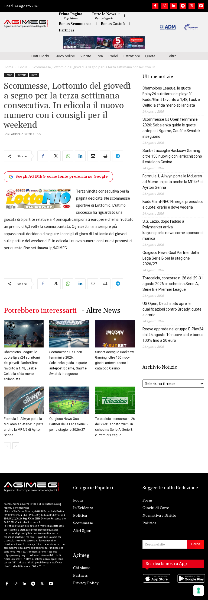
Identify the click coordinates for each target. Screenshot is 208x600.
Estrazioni (131, 55)
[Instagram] (164, 6)
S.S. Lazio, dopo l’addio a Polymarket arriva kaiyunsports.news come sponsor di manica (172, 230)
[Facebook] (155, 6)
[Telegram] (183, 6)
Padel (113, 55)
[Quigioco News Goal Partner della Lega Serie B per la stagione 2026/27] (69, 400)
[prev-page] (7, 445)
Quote (150, 55)
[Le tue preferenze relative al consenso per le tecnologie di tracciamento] (198, 590)
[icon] (156, 584)
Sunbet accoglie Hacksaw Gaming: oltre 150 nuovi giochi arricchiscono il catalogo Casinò (172, 156)
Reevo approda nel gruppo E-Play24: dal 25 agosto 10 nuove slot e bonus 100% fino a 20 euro (173, 335)
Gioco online (64, 55)
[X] (191, 6)
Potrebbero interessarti (40, 311)
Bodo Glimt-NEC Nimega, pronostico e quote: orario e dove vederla (172, 204)
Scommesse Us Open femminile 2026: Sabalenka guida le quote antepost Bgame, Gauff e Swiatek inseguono (68, 363)
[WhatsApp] (67, 156)
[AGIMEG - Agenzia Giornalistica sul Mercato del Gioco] (26, 23)
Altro (173, 55)
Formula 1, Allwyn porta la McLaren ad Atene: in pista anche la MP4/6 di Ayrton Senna (172, 182)
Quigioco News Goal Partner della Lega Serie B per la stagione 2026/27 (68, 424)
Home (8, 67)
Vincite (85, 55)
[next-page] (15, 445)
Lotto (34, 75)
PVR (100, 55)
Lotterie (21, 75)
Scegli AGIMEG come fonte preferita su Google (61, 176)
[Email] (92, 156)
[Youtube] (201, 6)
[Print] (105, 156)
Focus (22, 67)
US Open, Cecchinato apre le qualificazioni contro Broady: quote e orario (172, 309)
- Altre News (101, 311)
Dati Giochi (40, 55)
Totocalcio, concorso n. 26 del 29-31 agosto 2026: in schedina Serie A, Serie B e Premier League (172, 284)
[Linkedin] (173, 6)
